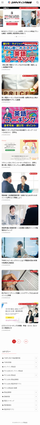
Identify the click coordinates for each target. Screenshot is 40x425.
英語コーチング (9, 401)
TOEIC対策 (7, 362)
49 (26, 341)
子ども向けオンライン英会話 (13, 371)
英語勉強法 (7, 405)
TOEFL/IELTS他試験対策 (12, 358)
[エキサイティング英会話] (20, 2)
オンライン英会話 (10, 366)
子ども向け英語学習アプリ (12, 384)
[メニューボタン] (2, 2)
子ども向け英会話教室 (11, 379)
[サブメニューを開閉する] (36, 358)
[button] (16, 36)
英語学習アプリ (9, 409)
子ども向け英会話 (10, 375)
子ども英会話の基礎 (10, 388)
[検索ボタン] (37, 2)
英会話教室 (7, 392)
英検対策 (7, 396)
